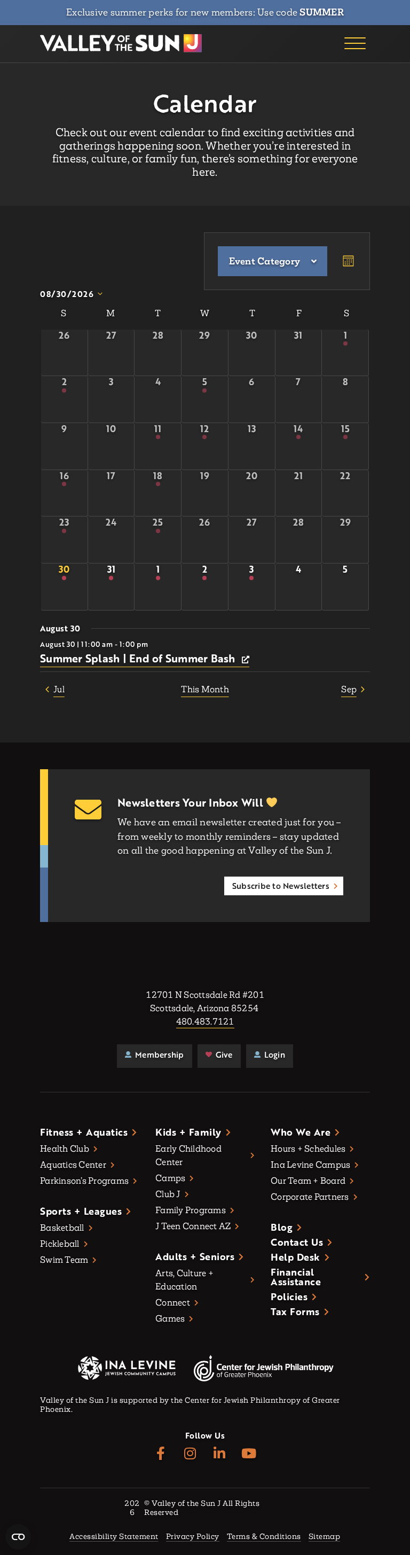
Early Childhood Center (188, 1155)
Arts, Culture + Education (184, 1280)
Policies (289, 1296)
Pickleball (60, 1243)
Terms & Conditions (264, 1537)
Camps (170, 1178)
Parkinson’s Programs (84, 1180)
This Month (205, 689)
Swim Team (64, 1259)
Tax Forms (295, 1311)
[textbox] (265, 261)
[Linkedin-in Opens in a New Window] (219, 1454)
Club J (167, 1194)
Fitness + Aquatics (84, 1132)
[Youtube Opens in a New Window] (249, 1454)
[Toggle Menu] (355, 44)
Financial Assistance (296, 1276)
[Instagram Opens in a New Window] (190, 1454)
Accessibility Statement (114, 1537)
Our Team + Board (308, 1180)
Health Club (64, 1148)
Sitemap (325, 1537)
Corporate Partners (310, 1196)
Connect (172, 1302)
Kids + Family (188, 1132)
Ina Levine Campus (310, 1164)
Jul (59, 689)
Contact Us (297, 1242)
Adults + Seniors (194, 1256)
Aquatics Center (73, 1164)
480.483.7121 (205, 1021)
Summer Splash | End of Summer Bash (139, 658)
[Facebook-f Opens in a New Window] (161, 1454)
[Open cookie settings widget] (18, 1537)
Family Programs (190, 1210)
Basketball (62, 1227)
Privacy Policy (192, 1537)
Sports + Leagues (81, 1211)
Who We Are (300, 1132)
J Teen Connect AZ (193, 1226)
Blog (282, 1227)
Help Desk (295, 1257)
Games (170, 1318)
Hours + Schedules (308, 1148)
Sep (349, 689)
